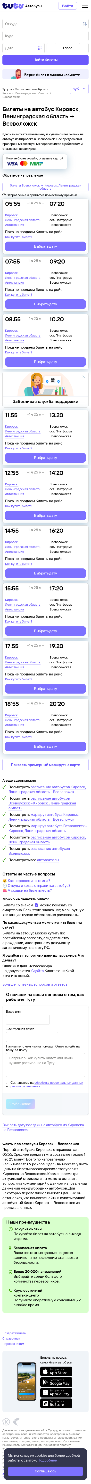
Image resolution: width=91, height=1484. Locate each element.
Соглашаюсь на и (44, 1084)
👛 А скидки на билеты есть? (27, 890)
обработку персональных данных (58, 1082)
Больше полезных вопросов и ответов (34, 984)
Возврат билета (14, 1333)
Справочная (11, 1338)
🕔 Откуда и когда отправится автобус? (36, 885)
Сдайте (37, 970)
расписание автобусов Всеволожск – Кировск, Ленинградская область (42, 803)
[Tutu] (13, 6)
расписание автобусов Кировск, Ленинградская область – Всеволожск (47, 789)
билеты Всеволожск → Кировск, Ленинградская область (45, 186)
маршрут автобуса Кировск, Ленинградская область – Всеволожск (43, 817)
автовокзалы (48, 860)
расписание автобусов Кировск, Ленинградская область (47, 839)
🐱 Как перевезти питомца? (26, 880)
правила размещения (24, 1086)
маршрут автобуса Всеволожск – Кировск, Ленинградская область (47, 828)
